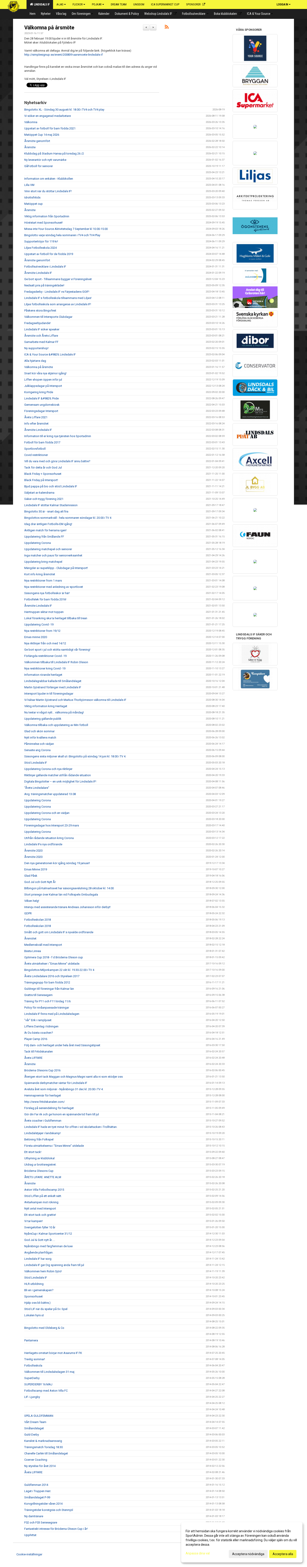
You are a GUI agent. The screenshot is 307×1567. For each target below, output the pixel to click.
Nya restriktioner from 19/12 (42, 630)
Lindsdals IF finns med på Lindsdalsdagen (51, 1014)
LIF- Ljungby (32, 1397)
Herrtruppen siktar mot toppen (44, 612)
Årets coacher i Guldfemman (42, 1120)
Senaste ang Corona (37, 750)
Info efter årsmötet (36, 423)
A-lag (59, 4)
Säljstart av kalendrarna (39, 492)
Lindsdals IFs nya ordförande (43, 844)
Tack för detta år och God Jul (43, 467)
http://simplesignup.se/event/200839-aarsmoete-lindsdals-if (63, 54)
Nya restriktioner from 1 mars (43, 580)
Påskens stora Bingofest (40, 310)
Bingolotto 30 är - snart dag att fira (46, 511)
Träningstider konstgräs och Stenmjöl (48, 1510)
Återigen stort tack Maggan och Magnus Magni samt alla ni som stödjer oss (73, 1076)
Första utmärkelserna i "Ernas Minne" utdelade (54, 1145)
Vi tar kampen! (33, 1221)
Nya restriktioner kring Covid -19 (44, 668)
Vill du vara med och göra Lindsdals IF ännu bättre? (57, 461)
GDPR (28, 913)
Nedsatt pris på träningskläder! (44, 285)
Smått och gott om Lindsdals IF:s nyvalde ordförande (58, 932)
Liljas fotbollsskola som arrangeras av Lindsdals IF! (57, 304)
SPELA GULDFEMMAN (38, 1415)
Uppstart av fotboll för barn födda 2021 (50, 128)
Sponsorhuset (33, 1296)
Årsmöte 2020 (33, 850)
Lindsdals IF (41, 4)
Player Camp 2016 (35, 1039)
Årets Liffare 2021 (35, 417)
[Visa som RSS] (167, 27)
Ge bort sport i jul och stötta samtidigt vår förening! (57, 649)
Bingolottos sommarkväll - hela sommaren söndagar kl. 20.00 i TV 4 (67, 517)
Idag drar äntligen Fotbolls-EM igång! (48, 524)
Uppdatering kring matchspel (43, 561)
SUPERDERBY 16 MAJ (38, 1384)
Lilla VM (29, 185)
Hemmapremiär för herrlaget (42, 1095)
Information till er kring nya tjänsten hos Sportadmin (57, 436)
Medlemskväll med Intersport (43, 944)
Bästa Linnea (32, 951)
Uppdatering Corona (37, 543)
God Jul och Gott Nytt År (40, 882)
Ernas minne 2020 (35, 637)
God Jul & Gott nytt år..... (39, 1240)
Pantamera (31, 1340)
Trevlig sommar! (34, 1359)
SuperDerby (32, 1378)
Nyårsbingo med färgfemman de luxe (48, 1246)
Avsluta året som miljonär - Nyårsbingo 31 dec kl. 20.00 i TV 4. (63, 1089)
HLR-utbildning (34, 1284)
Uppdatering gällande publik (42, 718)
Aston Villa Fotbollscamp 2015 (44, 1189)
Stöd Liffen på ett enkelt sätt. (43, 1196)
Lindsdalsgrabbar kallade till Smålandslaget (52, 681)
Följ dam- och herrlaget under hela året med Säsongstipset (62, 1045)
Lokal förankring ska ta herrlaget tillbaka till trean (55, 618)
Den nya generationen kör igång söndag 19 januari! (57, 863)
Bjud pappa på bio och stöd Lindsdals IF (50, 486)
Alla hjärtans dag (35, 360)
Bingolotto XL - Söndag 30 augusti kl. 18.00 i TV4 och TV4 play (64, 109)
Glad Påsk (30, 875)
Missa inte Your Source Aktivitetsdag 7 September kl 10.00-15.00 (66, 229)
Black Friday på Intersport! (41, 480)
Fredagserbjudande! (37, 323)
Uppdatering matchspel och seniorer (48, 549)
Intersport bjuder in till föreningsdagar (48, 693)
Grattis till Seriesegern (38, 995)
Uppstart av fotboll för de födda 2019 (48, 254)
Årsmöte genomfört (37, 141)
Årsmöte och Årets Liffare (41, 335)
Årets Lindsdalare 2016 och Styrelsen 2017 (51, 976)
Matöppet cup (33, 203)
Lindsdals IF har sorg (37, 1258)
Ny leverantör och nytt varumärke (45, 159)
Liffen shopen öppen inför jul (43, 379)
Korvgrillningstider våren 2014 (43, 1503)
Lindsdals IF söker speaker (41, 329)
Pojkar (97, 4)
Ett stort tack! (32, 1152)
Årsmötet (30, 938)
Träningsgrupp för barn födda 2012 (47, 982)
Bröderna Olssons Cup (38, 1171)
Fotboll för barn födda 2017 (42, 442)
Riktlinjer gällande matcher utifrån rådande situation (57, 775)
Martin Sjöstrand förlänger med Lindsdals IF (52, 687)
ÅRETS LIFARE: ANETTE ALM (42, 1177)
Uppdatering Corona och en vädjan (46, 813)
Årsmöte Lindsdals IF (38, 273)
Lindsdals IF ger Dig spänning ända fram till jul (54, 1265)
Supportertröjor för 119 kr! (41, 241)
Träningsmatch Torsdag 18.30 (43, 1447)
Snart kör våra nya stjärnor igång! (45, 373)
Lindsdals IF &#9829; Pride (41, 398)
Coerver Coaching (35, 1459)
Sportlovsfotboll (35, 448)
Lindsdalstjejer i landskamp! (42, 1133)
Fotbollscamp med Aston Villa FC (46, 1390)
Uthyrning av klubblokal (39, 1158)
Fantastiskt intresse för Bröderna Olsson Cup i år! (56, 1528)
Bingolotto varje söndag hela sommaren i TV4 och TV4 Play (62, 235)
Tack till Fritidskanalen (38, 1051)
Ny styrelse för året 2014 (40, 1466)
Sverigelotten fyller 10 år (39, 1227)
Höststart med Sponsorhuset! (43, 222)
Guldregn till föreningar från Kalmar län (49, 988)
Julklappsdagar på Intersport (43, 386)
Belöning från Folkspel (38, 1139)
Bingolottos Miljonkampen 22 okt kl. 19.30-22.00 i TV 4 (59, 970)
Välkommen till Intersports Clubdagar (48, 316)
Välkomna (30, 122)
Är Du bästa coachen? (38, 1032)
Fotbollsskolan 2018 (37, 919)
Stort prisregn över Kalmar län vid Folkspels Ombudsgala (61, 894)
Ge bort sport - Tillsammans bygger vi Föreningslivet (58, 279)
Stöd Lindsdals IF (35, 762)
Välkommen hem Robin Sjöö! (43, 1271)
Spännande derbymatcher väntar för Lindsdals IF (55, 1083)
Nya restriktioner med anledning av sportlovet (53, 586)
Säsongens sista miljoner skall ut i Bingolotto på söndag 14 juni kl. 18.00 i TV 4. (75, 756)
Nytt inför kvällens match (40, 737)
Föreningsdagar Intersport (41, 411)
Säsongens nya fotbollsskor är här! (47, 593)
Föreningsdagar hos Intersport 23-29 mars (51, 825)
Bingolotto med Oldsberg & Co (44, 1327)
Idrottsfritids (32, 197)
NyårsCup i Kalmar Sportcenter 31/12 (48, 1233)
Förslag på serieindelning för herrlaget (49, 1108)
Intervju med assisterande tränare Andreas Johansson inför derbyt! (67, 907)
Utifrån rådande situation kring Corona (49, 838)
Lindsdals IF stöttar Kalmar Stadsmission (51, 505)
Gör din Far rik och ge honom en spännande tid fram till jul (61, 1114)
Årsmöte (30, 147)
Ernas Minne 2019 (35, 869)
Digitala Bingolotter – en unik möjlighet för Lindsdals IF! (60, 781)
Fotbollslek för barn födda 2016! (45, 599)
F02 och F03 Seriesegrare (40, 1522)
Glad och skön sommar (39, 731)
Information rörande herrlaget (43, 674)
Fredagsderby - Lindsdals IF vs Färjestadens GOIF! (56, 291)
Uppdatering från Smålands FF (44, 536)
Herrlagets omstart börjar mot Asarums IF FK (53, 1353)
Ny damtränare (33, 1516)
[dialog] (242, 1542)
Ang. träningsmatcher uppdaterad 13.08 (50, 794)
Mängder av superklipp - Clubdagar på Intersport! (56, 568)
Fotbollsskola (33, 1365)
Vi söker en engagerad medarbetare (47, 116)
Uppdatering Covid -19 (38, 624)
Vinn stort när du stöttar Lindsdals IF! (48, 191)
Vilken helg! (31, 900)
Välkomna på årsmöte (49, 28)
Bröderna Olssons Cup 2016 (42, 1070)
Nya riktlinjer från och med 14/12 (45, 643)
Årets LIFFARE (33, 1057)
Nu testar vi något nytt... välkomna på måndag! (54, 712)
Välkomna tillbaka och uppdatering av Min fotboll (56, 725)
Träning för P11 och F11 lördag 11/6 (47, 1001)
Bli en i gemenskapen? (38, 1290)
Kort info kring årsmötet (39, 574)
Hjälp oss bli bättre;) (37, 1302)
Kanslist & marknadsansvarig (43, 1441)
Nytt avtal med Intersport (40, 1208)
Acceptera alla (283, 1554)
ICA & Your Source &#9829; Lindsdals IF (50, 354)
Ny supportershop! (36, 348)
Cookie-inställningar (29, 1554)
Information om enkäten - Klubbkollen (48, 178)
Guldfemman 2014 (36, 1484)
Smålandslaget (34, 1428)
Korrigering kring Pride (38, 392)
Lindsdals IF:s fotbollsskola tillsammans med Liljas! (57, 298)
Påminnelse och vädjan (39, 743)
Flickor (78, 4)
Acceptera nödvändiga (248, 1554)
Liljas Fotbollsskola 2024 (40, 247)
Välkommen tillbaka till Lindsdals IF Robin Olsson (56, 662)
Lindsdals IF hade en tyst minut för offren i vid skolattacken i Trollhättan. (70, 1127)
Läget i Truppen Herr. (37, 1491)
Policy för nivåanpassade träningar (46, 1007)
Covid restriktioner (36, 455)
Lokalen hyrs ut (34, 1315)
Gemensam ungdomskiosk (42, 404)
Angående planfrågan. (38, 1252)
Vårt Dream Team (35, 1422)
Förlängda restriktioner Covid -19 (45, 656)
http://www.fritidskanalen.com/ (44, 1101)
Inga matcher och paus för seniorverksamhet (53, 555)
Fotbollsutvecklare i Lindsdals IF (45, 266)
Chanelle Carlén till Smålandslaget (46, 1453)
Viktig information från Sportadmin (46, 216)
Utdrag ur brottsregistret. (40, 1164)
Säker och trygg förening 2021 (43, 499)
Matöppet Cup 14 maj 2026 (41, 134)
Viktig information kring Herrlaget (45, 706)
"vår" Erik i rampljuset (37, 1020)
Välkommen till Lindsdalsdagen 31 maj (49, 1371)
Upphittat (30, 1535)
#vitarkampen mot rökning (41, 1202)
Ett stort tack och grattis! (40, 1214)
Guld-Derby (31, 1434)
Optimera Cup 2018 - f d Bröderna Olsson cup (53, 957)
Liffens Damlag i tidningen (41, 1026)
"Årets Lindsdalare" (36, 787)
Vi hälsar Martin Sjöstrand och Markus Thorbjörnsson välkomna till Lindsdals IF (75, 700)
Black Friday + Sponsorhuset (42, 473)
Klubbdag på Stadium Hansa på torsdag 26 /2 (54, 153)
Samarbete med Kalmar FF (41, 342)
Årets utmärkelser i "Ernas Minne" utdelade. (52, 963)
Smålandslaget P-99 (37, 1497)
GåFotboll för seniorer (38, 166)
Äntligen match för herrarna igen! (45, 530)
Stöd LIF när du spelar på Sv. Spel (45, 1309)
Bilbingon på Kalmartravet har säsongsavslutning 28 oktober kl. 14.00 (69, 888)
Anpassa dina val (198, 1553)
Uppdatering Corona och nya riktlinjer (48, 769)
